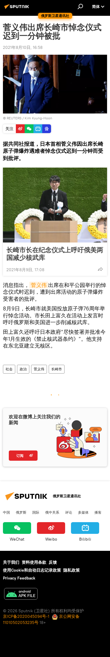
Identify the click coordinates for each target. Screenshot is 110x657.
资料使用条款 (34, 562)
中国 (6, 512)
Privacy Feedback (19, 578)
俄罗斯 (21, 512)
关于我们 (11, 562)
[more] (100, 269)
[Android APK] (21, 594)
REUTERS (14, 118)
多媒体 (83, 512)
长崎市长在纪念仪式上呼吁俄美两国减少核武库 (54, 253)
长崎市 (56, 369)
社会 (9, 369)
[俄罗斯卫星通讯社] (17, 8)
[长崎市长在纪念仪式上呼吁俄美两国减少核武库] (55, 205)
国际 (35, 512)
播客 (97, 512)
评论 (68, 512)
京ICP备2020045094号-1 (26, 616)
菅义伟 (39, 285)
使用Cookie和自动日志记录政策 (32, 570)
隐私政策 (71, 570)
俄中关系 (52, 512)
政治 (23, 369)
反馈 (53, 562)
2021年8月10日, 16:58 (23, 47)
